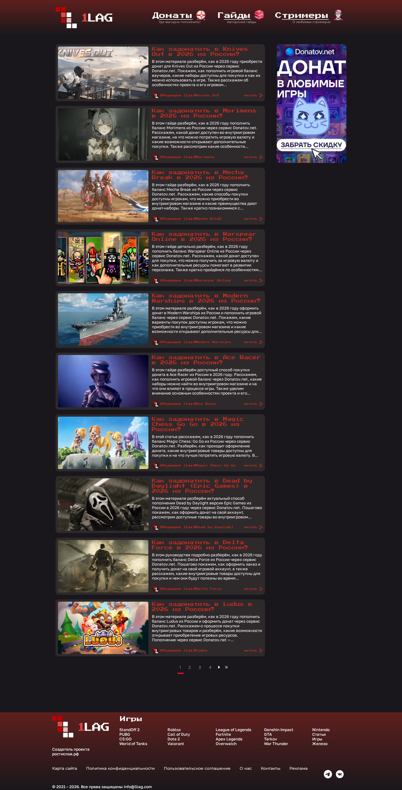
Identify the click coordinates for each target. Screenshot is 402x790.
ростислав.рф (65, 753)
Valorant (176, 743)
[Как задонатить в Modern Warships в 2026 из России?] (103, 319)
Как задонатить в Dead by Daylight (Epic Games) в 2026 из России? (202, 486)
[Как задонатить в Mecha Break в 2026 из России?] (103, 196)
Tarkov (270, 739)
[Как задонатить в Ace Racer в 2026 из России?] (103, 381)
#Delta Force (208, 589)
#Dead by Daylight (213, 527)
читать (251, 95)
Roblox (174, 729)
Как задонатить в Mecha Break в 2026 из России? (200, 175)
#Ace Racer (205, 404)
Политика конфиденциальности (120, 768)
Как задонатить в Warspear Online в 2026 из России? (204, 236)
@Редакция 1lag (176, 95)
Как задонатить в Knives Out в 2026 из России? (200, 51)
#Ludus (201, 650)
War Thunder (276, 743)
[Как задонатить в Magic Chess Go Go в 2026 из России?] (103, 443)
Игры (317, 739)
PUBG (124, 734)
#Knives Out (206, 95)
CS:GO (125, 739)
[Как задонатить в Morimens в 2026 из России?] (103, 134)
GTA (268, 734)
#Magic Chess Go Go (215, 465)
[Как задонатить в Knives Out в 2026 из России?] (103, 73)
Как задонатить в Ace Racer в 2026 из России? (206, 360)
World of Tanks (133, 743)
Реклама (298, 768)
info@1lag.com (138, 786)
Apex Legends (229, 739)
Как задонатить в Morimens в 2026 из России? (204, 113)
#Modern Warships (212, 342)
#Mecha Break (208, 219)
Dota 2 (174, 739)
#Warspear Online (212, 280)
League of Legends (233, 729)
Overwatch (226, 743)
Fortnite (223, 734)
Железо (320, 743)
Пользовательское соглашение (197, 768)
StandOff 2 (129, 729)
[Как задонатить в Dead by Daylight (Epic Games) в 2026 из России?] (103, 504)
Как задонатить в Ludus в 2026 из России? (202, 606)
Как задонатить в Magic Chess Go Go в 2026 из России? (198, 424)
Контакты (270, 768)
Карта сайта (64, 768)
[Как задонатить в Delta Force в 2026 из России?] (103, 566)
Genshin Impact (278, 729)
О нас (246, 768)
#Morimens (204, 157)
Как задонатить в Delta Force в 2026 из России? (200, 545)
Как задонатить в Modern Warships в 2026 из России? (206, 298)
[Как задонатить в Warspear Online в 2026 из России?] (103, 258)
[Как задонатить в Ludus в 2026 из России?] (103, 628)
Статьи (319, 734)
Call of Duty (179, 734)
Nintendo (321, 729)
